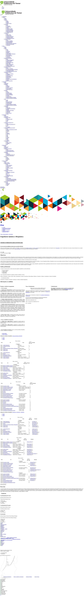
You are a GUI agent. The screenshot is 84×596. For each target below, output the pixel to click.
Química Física (5, 367)
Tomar (7, 185)
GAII (7, 120)
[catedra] (1, 544)
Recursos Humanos (9, 42)
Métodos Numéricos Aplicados (8, 366)
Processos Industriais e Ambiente (8, 393)
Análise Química (5, 449)
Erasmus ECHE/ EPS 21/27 (10, 154)
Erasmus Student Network (10, 151)
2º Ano (3, 338)
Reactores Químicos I (6, 377)
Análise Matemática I (6, 345)
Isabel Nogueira (32, 465)
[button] (0, 595)
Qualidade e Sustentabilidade (10, 108)
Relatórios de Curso (5, 231)
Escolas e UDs (8, 34)
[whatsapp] (10, 578)
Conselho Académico (9, 29)
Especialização (8, 57)
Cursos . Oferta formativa (4, 234)
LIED (7, 135)
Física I (4, 347)
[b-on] (1, 545)
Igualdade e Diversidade (10, 110)
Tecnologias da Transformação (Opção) (9, 410)
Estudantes (6, 84)
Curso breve (8, 56)
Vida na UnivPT (6, 162)
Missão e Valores (8, 23)
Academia (7, 143)
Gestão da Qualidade (6, 399)
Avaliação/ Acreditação (5, 230)
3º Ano (3, 339)
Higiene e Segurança (6, 400)
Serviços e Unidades (9, 40)
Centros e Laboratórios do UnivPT (9, 127)
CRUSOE (7, 159)
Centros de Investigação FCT (8, 122)
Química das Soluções (6, 369)
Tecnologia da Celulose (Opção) (8, 397)
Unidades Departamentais (10, 38)
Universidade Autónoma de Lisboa (11, 71)
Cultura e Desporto (7, 163)
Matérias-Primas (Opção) (7, 390)
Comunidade (4, 81)
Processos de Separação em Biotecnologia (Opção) (11, 406)
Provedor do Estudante (9, 30)
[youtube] (5, 578)
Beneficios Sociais (9, 102)
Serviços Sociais (8, 77)
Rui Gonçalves (34, 423)
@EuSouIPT (6, 106)
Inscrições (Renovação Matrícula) (11, 79)
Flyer (2, 225)
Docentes (5, 90)
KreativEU (6, 147)
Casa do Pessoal (8, 96)
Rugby (7, 168)
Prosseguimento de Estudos (6, 228)
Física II (4, 353)
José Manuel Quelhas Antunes (31, 453)
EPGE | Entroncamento (9, 64)
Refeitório (7, 173)
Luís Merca (34, 421)
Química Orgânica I (6, 434)
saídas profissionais (18, 248)
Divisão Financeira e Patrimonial (11, 43)
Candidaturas (4, 16)
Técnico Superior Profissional (10, 53)
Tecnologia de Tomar (9, 37)
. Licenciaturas (10, 234)
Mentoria (7, 109)
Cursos (5, 48)
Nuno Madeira (34, 422)
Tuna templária (8, 166)
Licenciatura (8, 51)
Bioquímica (5, 374)
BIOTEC (7, 130)
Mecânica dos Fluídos (6, 354)
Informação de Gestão (9, 31)
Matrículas (7, 78)
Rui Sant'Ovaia (32, 467)
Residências (8, 174)
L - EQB (3, 227)
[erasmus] (2, 543)
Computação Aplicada (6, 346)
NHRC (7, 138)
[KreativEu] (2, 542)
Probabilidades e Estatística (7, 355)
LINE (7, 136)
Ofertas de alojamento (9, 175)
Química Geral (5, 349)
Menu (5, 18)
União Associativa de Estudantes (11, 179)
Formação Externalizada (8, 58)
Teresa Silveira (29, 446)
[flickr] (8, 578)
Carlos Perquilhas (35, 426)
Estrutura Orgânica (29, 576)
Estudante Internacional (7, 148)
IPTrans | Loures (8, 61)
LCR (7, 134)
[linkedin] (7, 578)
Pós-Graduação (8, 54)
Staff (5, 99)
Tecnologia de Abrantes (9, 36)
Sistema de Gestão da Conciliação (11, 98)
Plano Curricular (4, 334)
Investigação (4, 114)
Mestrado (7, 52)
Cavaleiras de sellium (9, 167)
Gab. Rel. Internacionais (10, 155)
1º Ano (3, 337)
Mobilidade (6, 152)
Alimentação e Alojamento (8, 170)
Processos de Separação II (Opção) (8, 405)
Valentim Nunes (34, 425)
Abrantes (7, 184)
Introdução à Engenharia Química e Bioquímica (10, 348)
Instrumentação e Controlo (7, 389)
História (7, 21)
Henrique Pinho (29, 441)
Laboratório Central (7, 117)
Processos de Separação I (7, 394)
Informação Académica (7, 72)
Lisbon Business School (10, 70)
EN (2, 8)
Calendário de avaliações (6, 229)
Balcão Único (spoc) (9, 89)
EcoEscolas (8, 112)
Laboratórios (8, 45)
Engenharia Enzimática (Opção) (8, 463)
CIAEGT (7, 131)
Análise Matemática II (6, 352)
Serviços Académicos (9, 41)
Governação (6, 24)
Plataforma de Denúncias (7, 576)
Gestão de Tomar (8, 35)
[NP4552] (2, 541)
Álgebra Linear (5, 350)
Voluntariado (8, 111)
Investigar (7, 95)
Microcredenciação (9, 55)
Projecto (4, 407)
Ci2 (6, 126)
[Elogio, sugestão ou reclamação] (3, 536)
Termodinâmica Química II (7, 378)
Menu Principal (2, 187)
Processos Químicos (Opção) (7, 404)
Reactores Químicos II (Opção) (8, 395)
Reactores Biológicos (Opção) (7, 408)
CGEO (7, 125)
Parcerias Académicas (9, 68)
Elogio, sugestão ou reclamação (18, 576)
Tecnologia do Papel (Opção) (7, 409)
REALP (5, 156)
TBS (7, 144)
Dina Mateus (34, 424)
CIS (6, 132)
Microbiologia (5, 376)
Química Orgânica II (6, 368)
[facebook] (1, 578)
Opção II (4, 392)
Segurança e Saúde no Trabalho (11, 97)
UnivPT (3, 17)
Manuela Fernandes (35, 432)
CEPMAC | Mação (9, 65)
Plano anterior (4, 333)
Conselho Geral (8, 26)
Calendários (8, 74)
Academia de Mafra (9, 60)
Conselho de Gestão (9, 28)
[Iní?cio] (10, 5)
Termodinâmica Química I (7, 447)
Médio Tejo (6, 181)
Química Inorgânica (6, 356)
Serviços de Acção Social (10, 44)
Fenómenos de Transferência (7, 375)
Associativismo (6, 176)
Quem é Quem (36, 576)
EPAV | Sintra (8, 63)
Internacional (4, 145)
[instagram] (3, 578)
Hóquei (7, 169)
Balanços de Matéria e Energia (7, 365)
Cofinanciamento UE (9, 32)
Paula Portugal (32, 468)
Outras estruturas (6, 140)
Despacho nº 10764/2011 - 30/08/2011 (18, 412)
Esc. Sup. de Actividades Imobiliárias (12, 69)
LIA (7, 121)
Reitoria (7, 27)
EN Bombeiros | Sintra (9, 62)
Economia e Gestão (6, 462)
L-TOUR (7, 137)
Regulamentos (8, 76)
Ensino (5, 47)
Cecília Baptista (34, 434)
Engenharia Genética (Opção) (7, 388)
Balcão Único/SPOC (9, 80)
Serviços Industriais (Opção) (7, 396)
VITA (7, 139)
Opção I (4, 391)
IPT (1, 14)
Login (3, 7)
